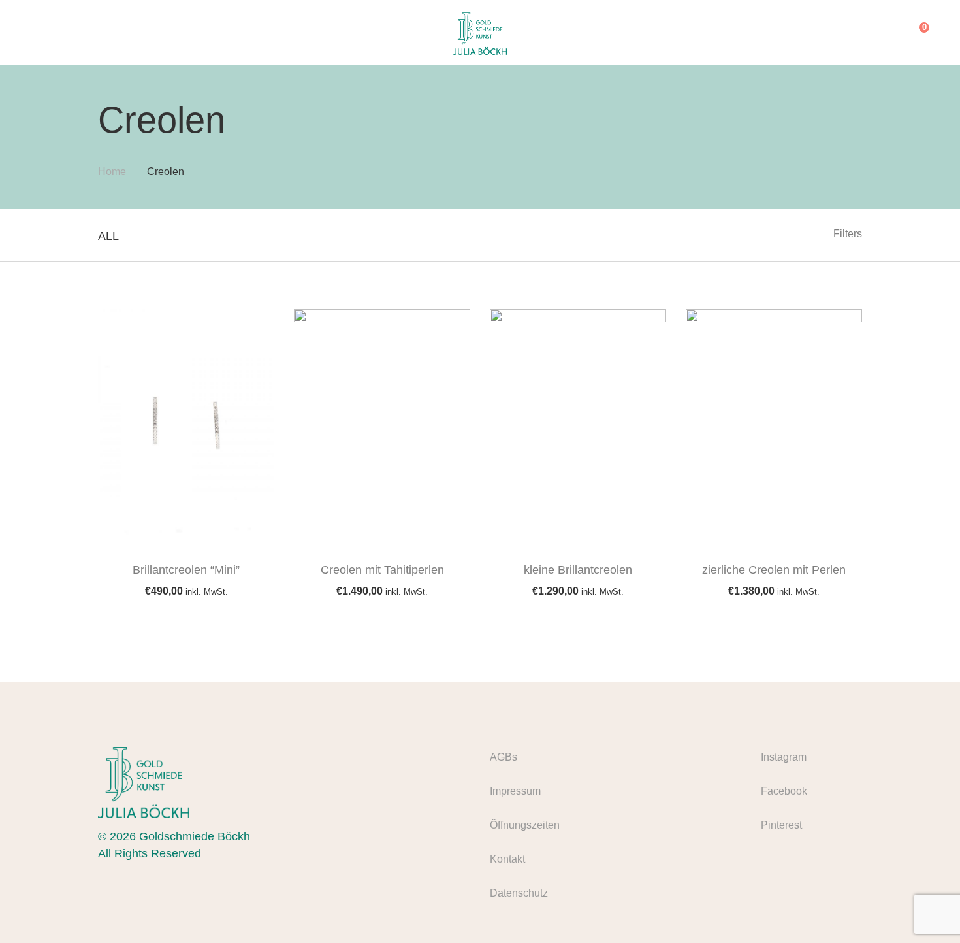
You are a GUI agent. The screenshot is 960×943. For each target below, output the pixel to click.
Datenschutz (519, 893)
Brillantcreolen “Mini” (186, 569)
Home (112, 171)
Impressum (515, 791)
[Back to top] (924, 907)
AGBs (503, 757)
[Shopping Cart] (914, 32)
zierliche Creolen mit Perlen (774, 569)
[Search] (887, 32)
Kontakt (507, 859)
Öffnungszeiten (525, 825)
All (108, 235)
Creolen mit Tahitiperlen (382, 569)
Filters (847, 233)
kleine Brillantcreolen (578, 569)
